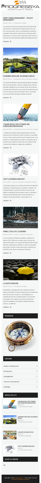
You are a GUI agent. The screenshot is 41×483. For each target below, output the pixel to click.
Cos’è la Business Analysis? (14, 179)
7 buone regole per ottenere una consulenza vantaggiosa (16, 125)
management (17, 23)
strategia (24, 23)
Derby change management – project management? (18, 19)
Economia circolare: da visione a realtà (19, 76)
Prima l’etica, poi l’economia (14, 231)
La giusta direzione (10, 283)
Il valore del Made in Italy (26, 432)
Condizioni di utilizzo (23, 479)
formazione (8, 371)
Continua (6, 41)
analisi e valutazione (18, 182)
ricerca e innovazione (26, 79)
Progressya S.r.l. (19, 478)
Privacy (14, 479)
